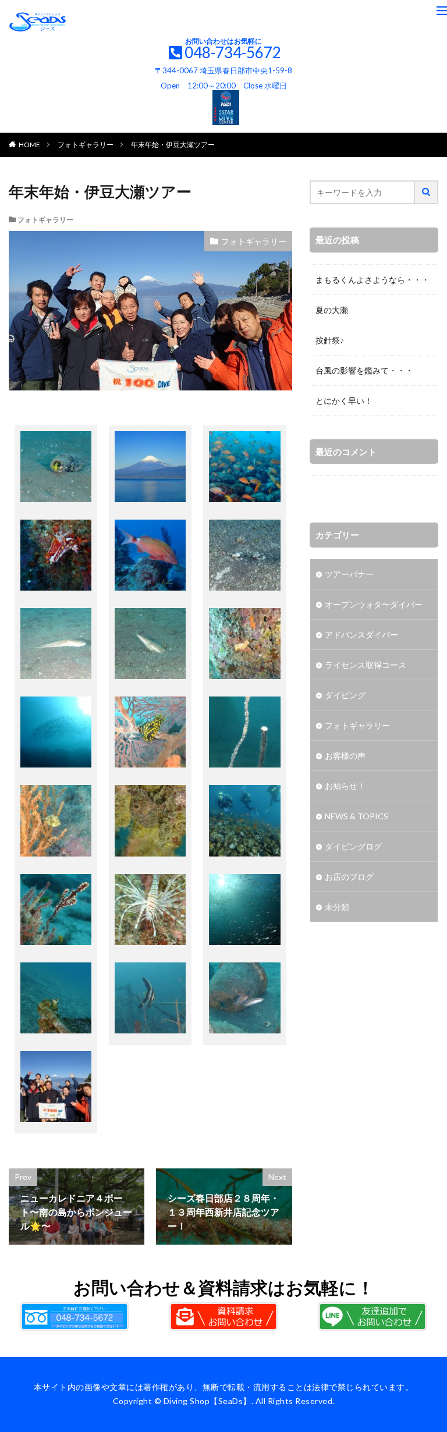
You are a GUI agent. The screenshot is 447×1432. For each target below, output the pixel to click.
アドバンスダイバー (361, 634)
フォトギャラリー (85, 144)
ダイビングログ (353, 846)
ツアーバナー (349, 574)
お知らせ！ (345, 786)
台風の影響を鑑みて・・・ (364, 370)
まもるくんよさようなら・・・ (372, 280)
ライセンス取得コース (365, 665)
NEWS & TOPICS (356, 816)
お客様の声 (345, 756)
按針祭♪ (329, 340)
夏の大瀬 (331, 310)
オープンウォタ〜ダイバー (374, 604)
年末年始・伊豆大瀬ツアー (173, 144)
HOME (29, 144)
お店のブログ (349, 877)
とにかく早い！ (343, 401)
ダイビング (345, 695)
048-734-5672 (233, 52)
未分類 (337, 907)
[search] (426, 192)
